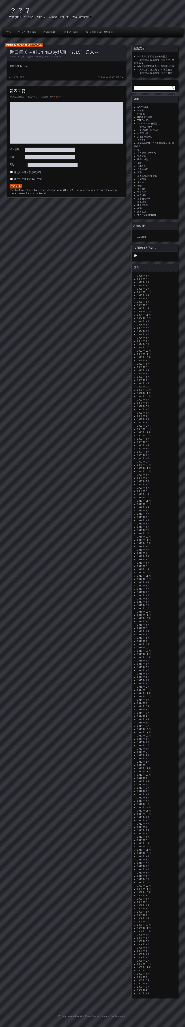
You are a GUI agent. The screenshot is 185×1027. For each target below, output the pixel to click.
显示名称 (15, 149)
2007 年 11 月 (144, 967)
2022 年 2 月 (143, 422)
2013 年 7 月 (143, 745)
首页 (8, 32)
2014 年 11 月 (144, 693)
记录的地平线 (143, 198)
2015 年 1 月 (143, 687)
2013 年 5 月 (143, 752)
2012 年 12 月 (144, 768)
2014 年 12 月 (144, 690)
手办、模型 (142, 159)
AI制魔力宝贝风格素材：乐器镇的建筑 (155, 66)
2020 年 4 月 (143, 484)
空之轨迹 (141, 192)
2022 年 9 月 (143, 400)
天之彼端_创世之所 (146, 153)
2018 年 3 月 (143, 563)
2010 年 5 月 (143, 869)
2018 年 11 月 (144, 540)
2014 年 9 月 (143, 700)
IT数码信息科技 (144, 117)
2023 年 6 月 (143, 370)
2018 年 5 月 (143, 556)
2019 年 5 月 (143, 520)
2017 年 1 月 (143, 608)
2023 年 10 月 (144, 357)
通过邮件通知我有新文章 (28, 179)
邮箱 (12, 156)
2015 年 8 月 (143, 664)
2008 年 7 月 (143, 941)
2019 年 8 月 (143, 510)
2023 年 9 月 (143, 360)
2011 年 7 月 (143, 824)
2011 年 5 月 (143, 830)
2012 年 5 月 (143, 791)
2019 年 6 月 (143, 517)
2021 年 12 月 (144, 429)
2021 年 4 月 (143, 452)
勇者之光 (141, 140)
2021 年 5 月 (143, 448)
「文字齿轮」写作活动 (148, 130)
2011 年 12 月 (144, 807)
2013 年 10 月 (144, 736)
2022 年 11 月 (144, 393)
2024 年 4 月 (143, 338)
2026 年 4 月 (143, 285)
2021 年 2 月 (143, 458)
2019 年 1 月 (143, 533)
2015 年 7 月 (143, 667)
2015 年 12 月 (144, 651)
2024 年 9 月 (143, 321)
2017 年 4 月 (143, 598)
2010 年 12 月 (144, 846)
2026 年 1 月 (143, 289)
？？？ (20, 10)
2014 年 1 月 (143, 726)
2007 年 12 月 (144, 964)
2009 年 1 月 (143, 921)
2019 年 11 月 (144, 501)
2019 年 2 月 (143, 530)
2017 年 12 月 (144, 572)
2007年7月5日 (35, 45)
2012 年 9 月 (143, 778)
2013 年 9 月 (143, 739)
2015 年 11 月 (144, 654)
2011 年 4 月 (143, 833)
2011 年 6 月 (143, 827)
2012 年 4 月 (143, 794)
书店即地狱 (142, 133)
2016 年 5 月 (143, 634)
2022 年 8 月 (143, 403)
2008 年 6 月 (143, 944)
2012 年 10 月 (144, 775)
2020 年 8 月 (143, 475)
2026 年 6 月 (143, 282)
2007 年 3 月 (143, 993)
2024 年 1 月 (143, 347)
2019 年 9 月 (143, 507)
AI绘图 (140, 110)
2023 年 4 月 (143, 377)
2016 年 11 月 (144, 615)
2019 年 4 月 (143, 523)
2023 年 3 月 (143, 380)
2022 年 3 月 (143, 419)
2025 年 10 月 (144, 292)
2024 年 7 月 (143, 328)
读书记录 (141, 202)
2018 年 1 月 (143, 569)
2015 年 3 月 (143, 680)
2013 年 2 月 (143, 762)
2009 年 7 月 (143, 902)
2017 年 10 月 (144, 579)
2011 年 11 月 (144, 811)
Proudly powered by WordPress (74, 1016)
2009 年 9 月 (143, 895)
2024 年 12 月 (144, 311)
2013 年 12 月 (144, 729)
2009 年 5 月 (143, 908)
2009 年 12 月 (144, 886)
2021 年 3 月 (143, 455)
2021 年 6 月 (143, 445)
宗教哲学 (141, 156)
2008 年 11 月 (144, 928)
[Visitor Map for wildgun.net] (135, 256)
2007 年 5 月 (143, 987)
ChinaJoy (38, 56)
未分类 (140, 182)
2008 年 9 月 (143, 934)
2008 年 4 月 (143, 951)
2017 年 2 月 (143, 605)
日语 (139, 172)
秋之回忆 (141, 189)
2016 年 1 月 (143, 647)
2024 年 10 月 (144, 318)
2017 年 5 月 (143, 595)
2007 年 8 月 (143, 977)
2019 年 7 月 (143, 514)
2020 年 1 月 (143, 494)
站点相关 (141, 195)
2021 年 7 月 (143, 442)
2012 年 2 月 (143, 801)
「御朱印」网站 (70, 32)
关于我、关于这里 (27, 32)
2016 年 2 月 (143, 644)
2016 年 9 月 (143, 621)
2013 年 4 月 (143, 755)
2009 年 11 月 (144, 889)
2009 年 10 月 (144, 892)
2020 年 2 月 (143, 491)
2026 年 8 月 (143, 276)
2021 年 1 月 (143, 461)
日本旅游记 (142, 169)
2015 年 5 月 (143, 674)
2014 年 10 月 (144, 696)
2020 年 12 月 (144, 465)
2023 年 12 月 (144, 351)
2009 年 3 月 (143, 915)
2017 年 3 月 (143, 602)
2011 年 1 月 (143, 843)
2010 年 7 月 (143, 863)
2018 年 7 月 (143, 550)
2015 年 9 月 (143, 660)
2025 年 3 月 (143, 302)
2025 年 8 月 (143, 295)
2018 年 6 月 (143, 553)
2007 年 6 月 (143, 983)
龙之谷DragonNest (146, 215)
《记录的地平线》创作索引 (99, 32)
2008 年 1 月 (143, 961)
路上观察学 (142, 205)
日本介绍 (141, 166)
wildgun (20, 45)
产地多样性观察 (144, 136)
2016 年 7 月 (143, 628)
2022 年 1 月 (143, 426)
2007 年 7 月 (143, 980)
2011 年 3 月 (143, 837)
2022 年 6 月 (143, 409)
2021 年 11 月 (144, 432)
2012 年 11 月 (144, 771)
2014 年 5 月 (143, 713)
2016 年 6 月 (143, 631)
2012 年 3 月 (143, 797)
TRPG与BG (143, 120)
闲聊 (22, 56)
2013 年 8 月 (143, 742)
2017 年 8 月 (143, 585)
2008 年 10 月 (144, 931)
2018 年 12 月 (144, 537)
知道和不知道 (17, 77)
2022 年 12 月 (144, 390)
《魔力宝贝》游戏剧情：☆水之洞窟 (154, 69)
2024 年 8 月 (143, 324)
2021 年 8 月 (143, 439)
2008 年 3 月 (143, 954)
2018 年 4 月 (143, 559)
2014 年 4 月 (143, 716)
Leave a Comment (53, 56)
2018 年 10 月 (144, 543)
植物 (139, 185)
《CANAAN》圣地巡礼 (148, 123)
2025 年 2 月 (143, 305)
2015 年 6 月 (143, 670)
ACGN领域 (142, 107)
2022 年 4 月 (143, 416)
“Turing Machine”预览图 (109, 77)
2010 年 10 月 (144, 853)
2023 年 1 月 (143, 386)
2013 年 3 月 (143, 758)
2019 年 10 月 (144, 504)
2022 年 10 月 (144, 396)
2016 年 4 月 (143, 638)
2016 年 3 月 (143, 641)
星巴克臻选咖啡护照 (147, 176)
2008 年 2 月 (143, 957)
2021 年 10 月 (144, 435)
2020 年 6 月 (143, 478)
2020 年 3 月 (143, 488)
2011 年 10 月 (144, 814)
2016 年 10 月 (144, 618)
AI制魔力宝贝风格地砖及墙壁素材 (153, 56)
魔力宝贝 (141, 211)
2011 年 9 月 (143, 817)
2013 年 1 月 (143, 765)
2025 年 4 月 (143, 298)
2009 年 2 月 (143, 918)
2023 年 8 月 (143, 364)
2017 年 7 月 (143, 589)
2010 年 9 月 (143, 856)
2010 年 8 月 (143, 859)
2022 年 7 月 (143, 406)
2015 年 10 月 (144, 657)
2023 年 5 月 (143, 373)
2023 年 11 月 (144, 354)
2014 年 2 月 (143, 722)
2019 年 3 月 (143, 527)
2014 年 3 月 (143, 719)
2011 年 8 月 (143, 820)
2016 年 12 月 (144, 612)
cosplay (141, 114)
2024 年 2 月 (143, 344)
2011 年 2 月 (143, 840)
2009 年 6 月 (143, 905)
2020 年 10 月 (144, 471)
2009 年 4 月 (143, 912)
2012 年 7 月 (143, 784)
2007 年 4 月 (143, 990)
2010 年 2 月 (143, 879)
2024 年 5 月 (143, 334)
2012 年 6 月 (143, 788)
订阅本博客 (49, 32)
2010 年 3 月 (143, 876)
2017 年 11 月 (144, 576)
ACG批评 (141, 237)
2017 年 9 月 (143, 582)
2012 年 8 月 (143, 781)
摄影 (139, 162)
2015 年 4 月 (143, 677)
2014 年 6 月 (143, 709)
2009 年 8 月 (143, 899)
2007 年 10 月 (144, 970)
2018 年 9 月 (143, 546)
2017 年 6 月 (143, 592)
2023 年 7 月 (143, 367)
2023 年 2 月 (143, 383)
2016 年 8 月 (143, 625)
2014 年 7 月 (143, 706)
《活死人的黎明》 (146, 127)
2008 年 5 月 (143, 948)
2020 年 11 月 (144, 468)
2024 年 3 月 (143, 341)
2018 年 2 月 (143, 566)
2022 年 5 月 (143, 413)
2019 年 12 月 (144, 497)
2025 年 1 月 (143, 308)
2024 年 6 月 (143, 331)
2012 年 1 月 (143, 804)
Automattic (120, 1016)
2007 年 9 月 (143, 974)
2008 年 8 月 (143, 938)
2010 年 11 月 (144, 850)
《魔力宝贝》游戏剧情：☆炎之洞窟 (154, 73)
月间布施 (141, 179)
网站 (12, 164)
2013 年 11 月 (144, 732)
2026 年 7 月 (143, 279)
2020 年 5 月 (143, 481)
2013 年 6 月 (143, 749)
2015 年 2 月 (143, 683)
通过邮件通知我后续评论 (28, 172)
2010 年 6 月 (143, 866)
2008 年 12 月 (144, 925)
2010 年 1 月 (143, 882)
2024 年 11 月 (144, 315)
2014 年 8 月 (143, 703)
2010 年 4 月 (143, 873)
